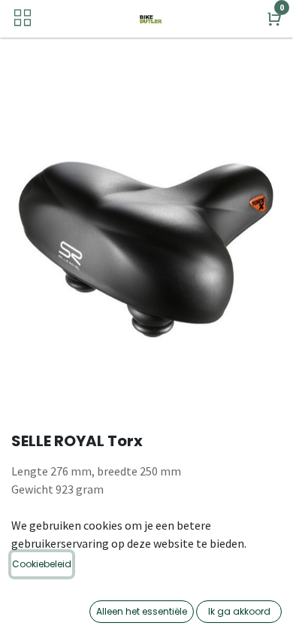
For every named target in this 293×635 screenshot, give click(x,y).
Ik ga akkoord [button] (239, 611)
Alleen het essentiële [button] (141, 611)
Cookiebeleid (41, 564)
